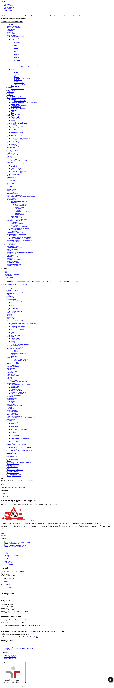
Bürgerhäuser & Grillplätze (14, 184)
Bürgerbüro (10, 30)
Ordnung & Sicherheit (13, 143)
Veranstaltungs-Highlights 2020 (19, 160)
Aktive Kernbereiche (16, 217)
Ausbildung (17, 75)
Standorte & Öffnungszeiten (18, 36)
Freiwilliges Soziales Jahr (20, 74)
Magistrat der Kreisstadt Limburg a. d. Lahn (12, 571)
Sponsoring (17, 210)
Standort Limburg (12, 189)
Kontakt (6, 554)
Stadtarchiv (10, 175)
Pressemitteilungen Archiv (17, 89)
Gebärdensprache (8, 277)
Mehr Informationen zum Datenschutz (11, 283)
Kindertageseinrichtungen (17, 122)
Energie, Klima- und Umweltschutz (16, 98)
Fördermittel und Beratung (18, 108)
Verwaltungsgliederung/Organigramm (24, 66)
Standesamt (10, 32)
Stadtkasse (17, 50)
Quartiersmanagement (20, 207)
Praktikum (16, 77)
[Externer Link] (58, 542)
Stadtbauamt (17, 57)
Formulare (13, 69)
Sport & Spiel (11, 183)
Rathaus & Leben (8, 24)
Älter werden (14, 131)
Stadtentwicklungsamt (20, 59)
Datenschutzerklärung (10, 557)
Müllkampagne (15, 104)
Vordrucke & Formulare (17, 223)
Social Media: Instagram (10, 658)
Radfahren (10, 258)
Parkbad (9, 157)
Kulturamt (16, 54)
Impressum (7, 558)
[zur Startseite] (14, 284)
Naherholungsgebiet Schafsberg (19, 201)
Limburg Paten (15, 141)
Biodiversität (14, 99)
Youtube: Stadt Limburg (10, 657)
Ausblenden (4, 21)
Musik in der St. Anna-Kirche (18, 171)
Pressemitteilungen (16, 174)
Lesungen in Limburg (16, 168)
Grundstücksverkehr (19, 41)
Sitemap (6, 560)
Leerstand (13, 192)
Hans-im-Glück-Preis (16, 169)
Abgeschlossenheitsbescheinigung (20, 228)
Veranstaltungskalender (13, 159)
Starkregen (13, 110)
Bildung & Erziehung (13, 116)
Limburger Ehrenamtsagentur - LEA (20, 138)
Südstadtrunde (18, 208)
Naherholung (10, 178)
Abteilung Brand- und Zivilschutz (16, 232)
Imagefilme (10, 152)
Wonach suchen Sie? (6, 480)
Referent (16, 44)
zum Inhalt (7, 4)
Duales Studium (18, 80)
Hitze (12, 113)
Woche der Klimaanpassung (18, 114)
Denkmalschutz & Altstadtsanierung (16, 234)
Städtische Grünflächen (20, 101)
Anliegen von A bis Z (13, 26)
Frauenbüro (17, 42)
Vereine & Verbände (12, 181)
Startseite (6, 271)
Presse (5, 272)
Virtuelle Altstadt (11, 153)
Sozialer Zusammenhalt (20, 205)
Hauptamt (16, 45)
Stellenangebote (18, 72)
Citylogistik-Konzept (12, 256)
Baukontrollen (14, 231)
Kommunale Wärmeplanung (18, 105)
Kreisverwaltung (8, 647)
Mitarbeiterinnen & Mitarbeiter (19, 68)
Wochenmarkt (11, 180)
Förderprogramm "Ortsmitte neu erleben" (21, 238)
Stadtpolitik (10, 93)
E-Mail (6, 581)
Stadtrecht (10, 95)
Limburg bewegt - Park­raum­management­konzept (20, 252)
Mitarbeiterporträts (19, 83)
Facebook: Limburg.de (10, 655)
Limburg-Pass (14, 134)
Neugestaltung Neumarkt (17, 216)
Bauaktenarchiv (15, 225)
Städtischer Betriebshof (20, 62)
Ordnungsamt (17, 53)
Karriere (13, 71)
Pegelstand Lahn (15, 144)
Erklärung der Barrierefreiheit (12, 274)
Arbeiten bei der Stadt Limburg (22, 78)
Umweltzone (10, 255)
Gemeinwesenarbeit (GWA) (18, 135)
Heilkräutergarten (12, 177)
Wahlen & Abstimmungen (14, 96)
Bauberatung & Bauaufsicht (14, 220)
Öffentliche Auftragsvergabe (14, 195)
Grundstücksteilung (16, 229)
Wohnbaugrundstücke (13, 241)
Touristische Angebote (13, 150)
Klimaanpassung (15, 111)
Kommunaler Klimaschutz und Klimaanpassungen (24, 102)
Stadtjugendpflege (15, 117)
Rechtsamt (17, 51)
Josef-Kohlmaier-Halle (17, 172)
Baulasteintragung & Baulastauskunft (20, 226)
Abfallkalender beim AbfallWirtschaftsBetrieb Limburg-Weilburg (21, 648)
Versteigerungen (15, 86)
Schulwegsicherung (12, 249)
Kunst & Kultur (11, 162)
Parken (9, 250)
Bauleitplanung (11, 198)
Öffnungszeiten (18, 38)
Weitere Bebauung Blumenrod (19, 219)
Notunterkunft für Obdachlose (19, 132)
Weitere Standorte (5, 584)
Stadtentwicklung (12, 199)
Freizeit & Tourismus (9, 147)
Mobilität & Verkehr (9, 244)
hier (28, 634)
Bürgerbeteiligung (19, 213)
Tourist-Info (10, 149)
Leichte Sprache (8, 275)
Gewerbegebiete (11, 243)
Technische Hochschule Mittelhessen (20, 123)
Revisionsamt (17, 47)
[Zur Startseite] (10, 482)
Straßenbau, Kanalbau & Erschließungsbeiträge (19, 240)
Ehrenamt (9, 137)
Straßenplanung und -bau (14, 264)
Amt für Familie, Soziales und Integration (25, 56)
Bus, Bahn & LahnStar (13, 246)
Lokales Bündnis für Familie (18, 140)
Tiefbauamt (17, 60)
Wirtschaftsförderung (12, 190)
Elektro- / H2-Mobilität (13, 253)
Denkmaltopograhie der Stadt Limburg (21, 237)
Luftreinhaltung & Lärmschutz (15, 259)
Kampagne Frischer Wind (14, 265)
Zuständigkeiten (15, 222)
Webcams (9, 186)
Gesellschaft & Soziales (13, 128)
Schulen (13, 120)
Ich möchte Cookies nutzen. (15, 21)
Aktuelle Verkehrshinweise (14, 247)
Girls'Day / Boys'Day (19, 84)
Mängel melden (11, 33)
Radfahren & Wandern (13, 154)
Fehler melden (8, 561)
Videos (16, 81)
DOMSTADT (11, 90)
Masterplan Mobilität (12, 261)
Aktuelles (9, 87)
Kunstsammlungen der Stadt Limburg (20, 163)
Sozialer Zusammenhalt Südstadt (19, 204)
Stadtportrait (10, 92)
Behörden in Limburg (13, 146)
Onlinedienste (11, 29)
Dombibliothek (15, 166)
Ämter (12, 39)
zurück (2, 533)
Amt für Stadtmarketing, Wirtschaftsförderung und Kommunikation (31, 65)
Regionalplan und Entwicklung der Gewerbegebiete (21, 196)
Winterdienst (20, 63)
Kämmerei (17, 48)
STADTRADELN (16, 107)
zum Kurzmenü (8, 8)
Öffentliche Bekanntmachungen (15, 27)
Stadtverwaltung (11, 35)
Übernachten (10, 156)
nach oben (3, 535)
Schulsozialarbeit (15, 119)
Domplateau (14, 202)
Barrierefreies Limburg (13, 262)
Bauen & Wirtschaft (9, 187)
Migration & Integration (13, 125)
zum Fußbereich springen (10, 7)
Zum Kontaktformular (6, 587)
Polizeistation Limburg (10, 649)
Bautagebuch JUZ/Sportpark (21, 211)
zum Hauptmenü (8, 5)
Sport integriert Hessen (17, 126)
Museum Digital (15, 165)
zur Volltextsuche (8, 10)
